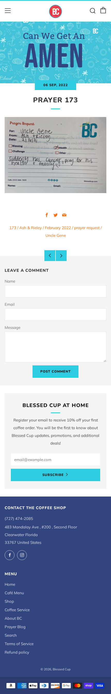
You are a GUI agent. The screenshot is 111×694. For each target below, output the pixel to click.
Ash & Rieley (30, 227)
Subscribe (53, 475)
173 (12, 227)
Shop (9, 601)
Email (10, 304)
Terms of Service (19, 643)
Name (10, 281)
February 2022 (58, 227)
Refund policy (17, 652)
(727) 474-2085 (19, 518)
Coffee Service (17, 609)
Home (10, 584)
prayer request (87, 227)
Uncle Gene (55, 235)
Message (12, 327)
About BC (13, 618)
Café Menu (14, 592)
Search (11, 635)
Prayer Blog (15, 626)
